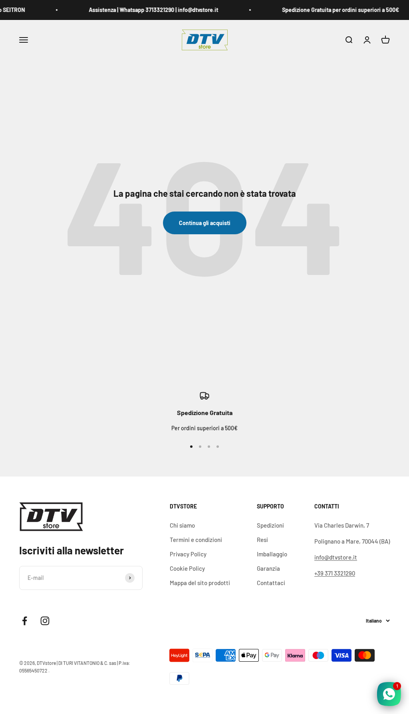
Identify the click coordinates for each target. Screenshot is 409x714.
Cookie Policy (187, 568)
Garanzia (268, 568)
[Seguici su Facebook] (24, 620)
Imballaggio (272, 554)
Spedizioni (270, 525)
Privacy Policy (188, 554)
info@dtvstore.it (335, 557)
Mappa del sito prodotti (200, 582)
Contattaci (271, 582)
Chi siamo (182, 525)
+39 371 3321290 (334, 573)
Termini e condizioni (196, 539)
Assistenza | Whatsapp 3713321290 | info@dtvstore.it (150, 9)
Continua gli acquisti (204, 223)
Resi (262, 539)
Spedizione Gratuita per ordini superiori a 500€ (337, 9)
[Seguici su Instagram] (45, 620)
